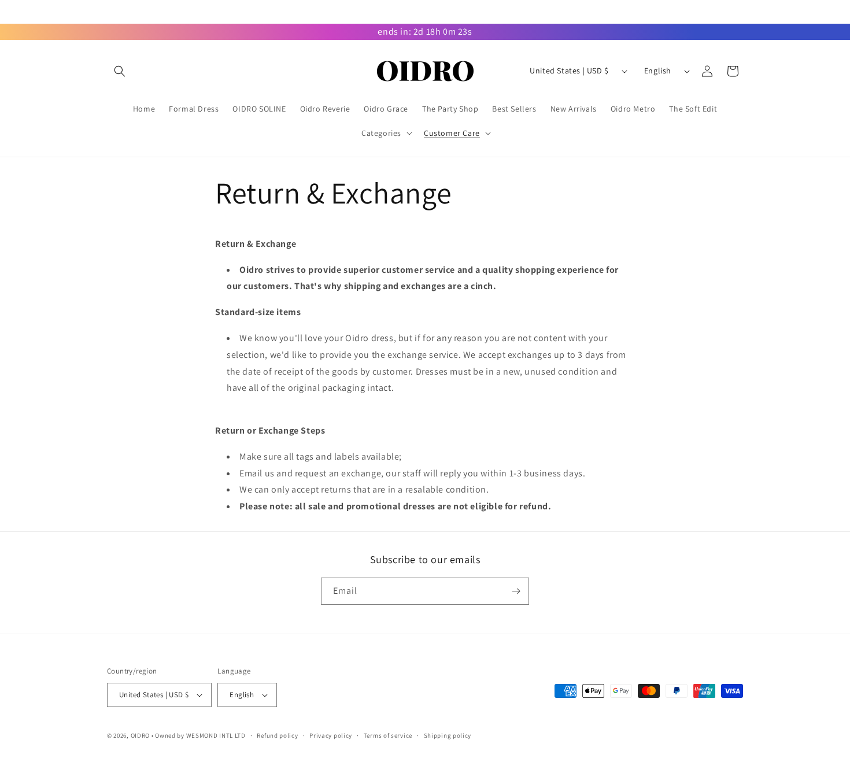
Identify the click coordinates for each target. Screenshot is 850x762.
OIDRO (140, 735)
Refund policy (277, 735)
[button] (119, 71)
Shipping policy (448, 735)
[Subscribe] (516, 591)
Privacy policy (330, 735)
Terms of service (388, 735)
